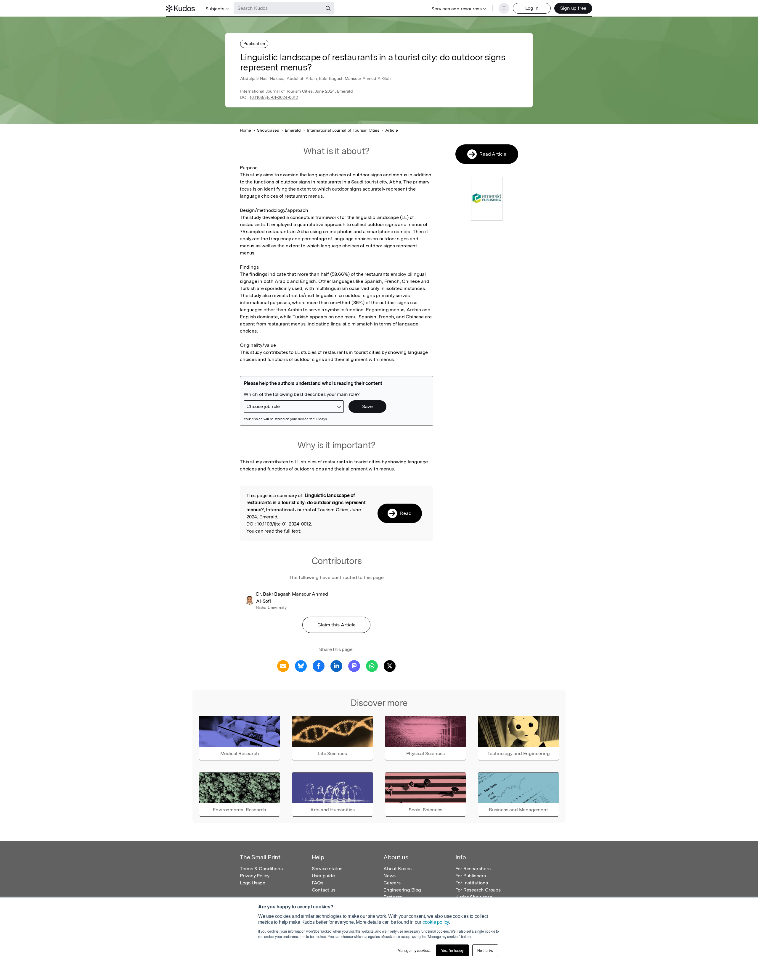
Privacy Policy (254, 875)
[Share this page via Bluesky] (300, 665)
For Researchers (473, 868)
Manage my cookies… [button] (415, 950)
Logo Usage (252, 883)
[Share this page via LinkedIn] (336, 665)
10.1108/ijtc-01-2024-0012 (274, 97)
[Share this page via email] (283, 665)
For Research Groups (478, 890)
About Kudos (397, 868)
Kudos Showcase (473, 897)
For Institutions (471, 883)
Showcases (268, 130)
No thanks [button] (485, 950)
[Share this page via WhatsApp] (371, 665)
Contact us (323, 890)
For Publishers (470, 875)
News (389, 875)
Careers (392, 883)
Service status (327, 868)
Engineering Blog (402, 890)
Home (245, 130)
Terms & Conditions (261, 868)
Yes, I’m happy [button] (452, 950)
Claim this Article (336, 625)
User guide (323, 875)
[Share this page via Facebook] (318, 665)
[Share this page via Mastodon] (354, 665)
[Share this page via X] (389, 665)
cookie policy (436, 921)
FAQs (317, 883)
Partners (392, 897)
